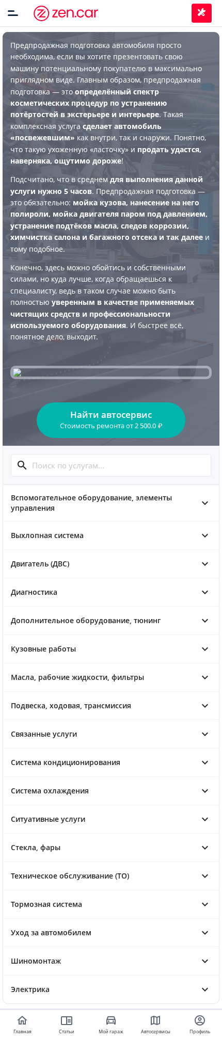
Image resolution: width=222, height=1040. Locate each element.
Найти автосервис (111, 419)
